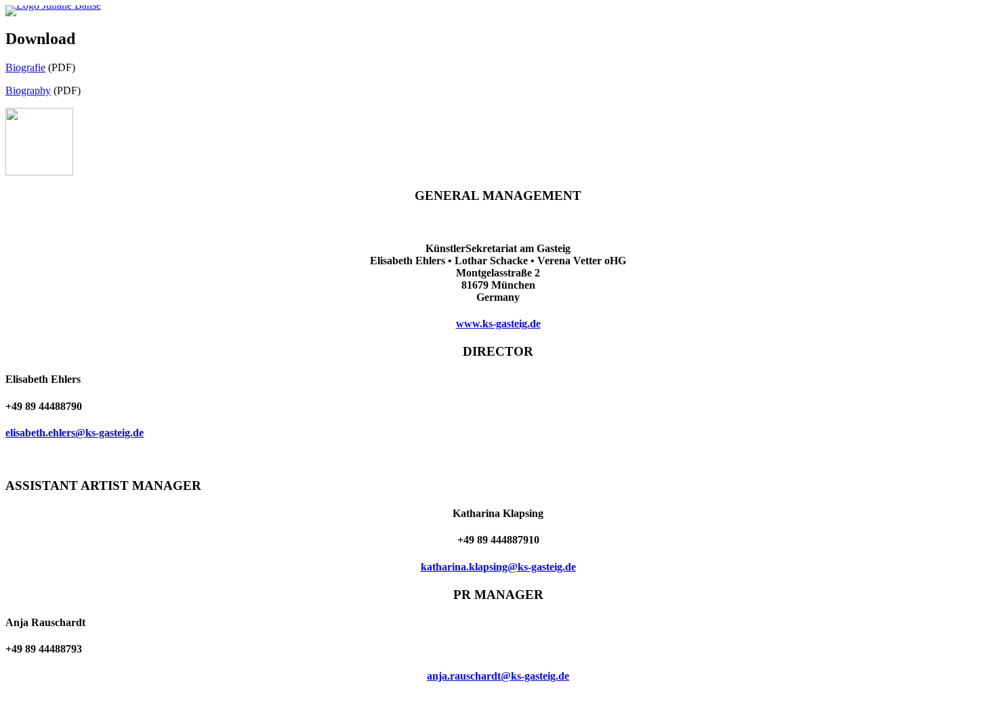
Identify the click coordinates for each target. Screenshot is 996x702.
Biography (28, 90)
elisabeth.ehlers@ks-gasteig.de (74, 432)
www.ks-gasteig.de (498, 323)
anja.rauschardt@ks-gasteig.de (498, 676)
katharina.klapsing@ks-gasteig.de (498, 567)
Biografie (25, 67)
